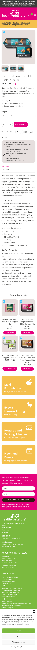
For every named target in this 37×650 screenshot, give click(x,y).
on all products (16, 155)
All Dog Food (25, 23)
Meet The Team (7, 561)
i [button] (15, 83)
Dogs (9, 23)
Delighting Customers (9, 558)
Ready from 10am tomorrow (15, 159)
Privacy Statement (22, 647)
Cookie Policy (12, 647)
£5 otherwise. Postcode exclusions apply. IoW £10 (19, 145)
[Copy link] (31, 132)
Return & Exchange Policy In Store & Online (16, 603)
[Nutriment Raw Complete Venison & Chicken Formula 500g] (27, 307)
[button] (34, 611)
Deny (18, 636)
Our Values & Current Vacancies (12, 563)
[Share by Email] (26, 132)
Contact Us (5, 556)
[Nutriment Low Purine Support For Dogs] (10, 344)
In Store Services (7, 579)
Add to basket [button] (10, 332)
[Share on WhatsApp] (22, 132)
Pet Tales (4, 586)
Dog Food (16, 23)
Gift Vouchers (6, 584)
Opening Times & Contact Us (11, 606)
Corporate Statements (9, 565)
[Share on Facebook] (17, 132)
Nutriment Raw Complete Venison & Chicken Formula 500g (27, 322)
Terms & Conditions (8, 597)
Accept (18, 630)
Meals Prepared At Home (10, 577)
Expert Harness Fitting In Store (12, 588)
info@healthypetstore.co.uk (11, 538)
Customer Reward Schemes (11, 590)
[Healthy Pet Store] (14, 14)
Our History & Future (8, 567)
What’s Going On (7, 608)
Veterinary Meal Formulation (11, 592)
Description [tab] (5, 166)
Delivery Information (9, 581)
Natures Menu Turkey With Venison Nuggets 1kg (10, 322)
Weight (4, 112)
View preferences (18, 642)
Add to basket (20, 124)
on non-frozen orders (17, 150)
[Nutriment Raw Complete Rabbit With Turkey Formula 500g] (27, 344)
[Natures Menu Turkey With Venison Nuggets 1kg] (10, 307)
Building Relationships (9, 595)
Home (4, 23)
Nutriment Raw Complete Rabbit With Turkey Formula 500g (27, 358)
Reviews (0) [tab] (5, 170)
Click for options (9, 368)
